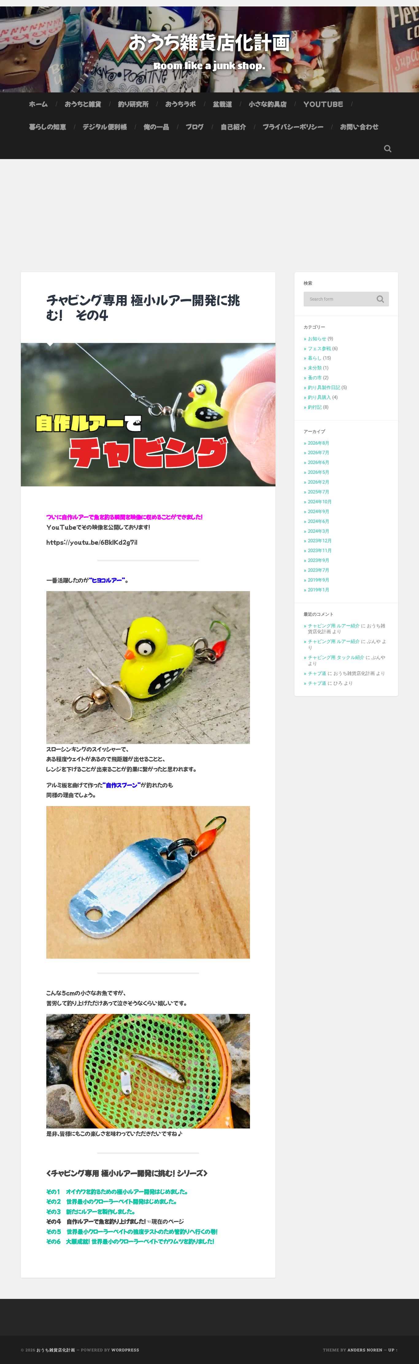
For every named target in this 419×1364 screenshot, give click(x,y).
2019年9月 (318, 580)
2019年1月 (318, 590)
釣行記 (315, 407)
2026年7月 (318, 452)
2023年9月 (318, 560)
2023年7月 (318, 570)
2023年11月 (320, 550)
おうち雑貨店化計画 (209, 41)
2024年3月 (318, 531)
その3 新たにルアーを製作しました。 (90, 1211)
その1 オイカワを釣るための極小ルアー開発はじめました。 (116, 1191)
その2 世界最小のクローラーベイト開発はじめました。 (111, 1201)
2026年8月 (318, 443)
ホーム (38, 103)
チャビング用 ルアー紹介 (334, 626)
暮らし (315, 358)
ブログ (195, 126)
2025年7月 (318, 492)
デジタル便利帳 (105, 126)
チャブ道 (317, 673)
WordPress (125, 1349)
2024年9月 (318, 511)
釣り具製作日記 (324, 387)
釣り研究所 (133, 103)
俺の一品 (156, 126)
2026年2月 (318, 482)
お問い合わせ (359, 126)
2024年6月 (318, 521)
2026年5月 (318, 472)
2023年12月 (320, 541)
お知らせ (317, 338)
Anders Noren (365, 1349)
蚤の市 (315, 377)
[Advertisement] (209, 205)
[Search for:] (346, 299)
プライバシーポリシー (293, 126)
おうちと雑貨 (83, 103)
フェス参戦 (319, 348)
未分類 (315, 368)
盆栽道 (222, 103)
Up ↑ (393, 1349)
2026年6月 (318, 462)
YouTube (323, 103)
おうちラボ (180, 103)
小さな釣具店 (268, 103)
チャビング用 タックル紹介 (336, 657)
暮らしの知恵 (47, 126)
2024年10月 (320, 502)
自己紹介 (233, 126)
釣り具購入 (319, 397)
